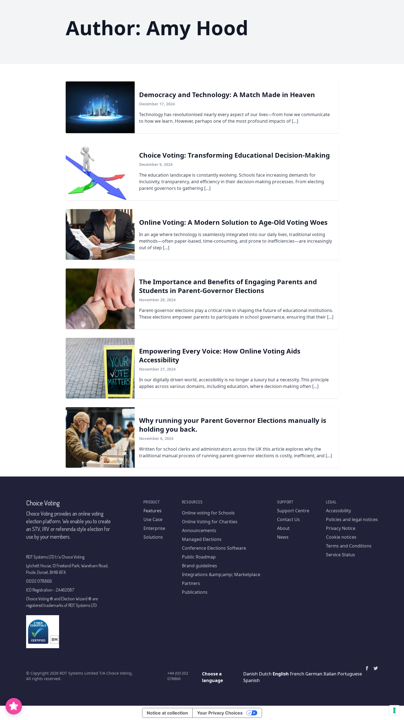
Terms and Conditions (349, 546)
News (283, 537)
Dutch (265, 674)
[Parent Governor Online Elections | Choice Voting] (100, 437)
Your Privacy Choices (220, 713)
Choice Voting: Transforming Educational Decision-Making (234, 155)
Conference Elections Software (214, 548)
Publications (194, 592)
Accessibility (338, 511)
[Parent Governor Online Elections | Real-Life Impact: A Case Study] (100, 299)
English (281, 674)
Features (152, 511)
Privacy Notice (340, 528)
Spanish (251, 680)
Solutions (153, 537)
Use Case (152, 519)
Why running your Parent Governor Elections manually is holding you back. (232, 425)
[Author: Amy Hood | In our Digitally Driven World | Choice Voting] (367, 668)
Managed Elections (202, 539)
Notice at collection (167, 713)
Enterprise (154, 528)
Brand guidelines (199, 566)
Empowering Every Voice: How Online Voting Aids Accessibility (219, 355)
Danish (250, 674)
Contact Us (288, 519)
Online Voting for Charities (209, 522)
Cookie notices (341, 537)
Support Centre (293, 511)
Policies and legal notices (352, 519)
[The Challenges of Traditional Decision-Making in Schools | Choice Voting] (100, 171)
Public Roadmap (199, 557)
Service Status (340, 555)
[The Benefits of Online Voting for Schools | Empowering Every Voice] (100, 368)
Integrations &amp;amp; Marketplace (221, 574)
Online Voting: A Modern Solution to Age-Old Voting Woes (233, 222)
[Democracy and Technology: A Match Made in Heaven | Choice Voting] (100, 107)
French (297, 674)
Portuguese (349, 674)
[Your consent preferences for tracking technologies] (394, 710)
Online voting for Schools (208, 513)
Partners (191, 583)
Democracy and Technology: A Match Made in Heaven (227, 94)
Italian (329, 674)
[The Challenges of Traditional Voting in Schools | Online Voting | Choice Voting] (100, 234)
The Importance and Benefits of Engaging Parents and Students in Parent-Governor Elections (228, 286)
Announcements (199, 530)
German (313, 674)
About (283, 528)
